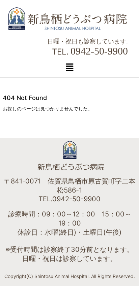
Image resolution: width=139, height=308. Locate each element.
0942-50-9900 (99, 51)
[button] (69, 67)
